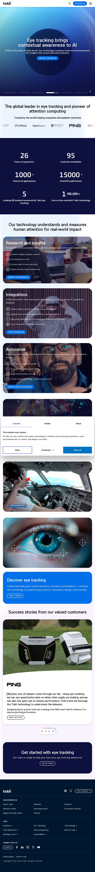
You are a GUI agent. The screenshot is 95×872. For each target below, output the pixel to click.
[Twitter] (33, 848)
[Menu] (90, 3)
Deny (17, 450)
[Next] (53, 731)
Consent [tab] (16, 423)
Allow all (77, 450)
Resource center (9, 808)
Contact (37, 813)
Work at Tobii (69, 830)
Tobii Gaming (69, 825)
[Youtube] (38, 848)
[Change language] (65, 791)
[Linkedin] (22, 848)
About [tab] (78, 423)
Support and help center (12, 813)
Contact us (80, 3)
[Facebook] (17, 848)
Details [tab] (48, 423)
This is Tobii (7, 804)
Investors (6, 825)
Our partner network (72, 808)
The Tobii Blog (39, 825)
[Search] (71, 791)
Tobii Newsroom (9, 830)
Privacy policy (8, 856)
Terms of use (21, 856)
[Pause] (90, 91)
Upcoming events (41, 808)
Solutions (37, 804)
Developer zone (9, 834)
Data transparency (41, 830)
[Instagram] (27, 848)
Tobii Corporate (82, 791)
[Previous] (42, 731)
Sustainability (39, 834)
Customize (46, 450)
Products (67, 804)
